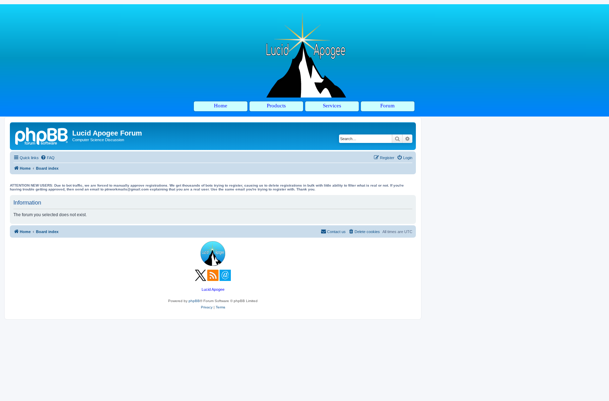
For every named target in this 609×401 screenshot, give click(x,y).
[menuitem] (48, 157)
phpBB (194, 301)
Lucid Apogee (213, 289)
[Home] (42, 135)
